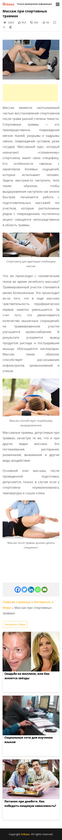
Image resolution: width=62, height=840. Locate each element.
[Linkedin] (31, 590)
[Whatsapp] (38, 590)
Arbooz (25, 834)
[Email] (45, 590)
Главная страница (16, 602)
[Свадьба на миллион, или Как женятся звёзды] (31, 651)
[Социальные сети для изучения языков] (31, 715)
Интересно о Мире (15, 624)
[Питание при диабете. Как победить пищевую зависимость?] (31, 779)
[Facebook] (18, 590)
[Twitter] (24, 590)
